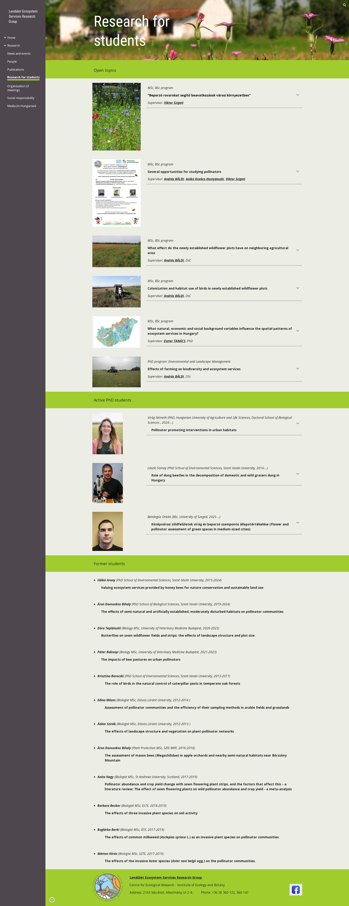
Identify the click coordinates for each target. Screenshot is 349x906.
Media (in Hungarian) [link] (21, 106)
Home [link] (11, 38)
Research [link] (13, 45)
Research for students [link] (23, 77)
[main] (152, 31)
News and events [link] (19, 54)
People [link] (12, 62)
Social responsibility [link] (20, 98)
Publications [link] (15, 70)
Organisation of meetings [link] (18, 88)
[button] (344, 5)
